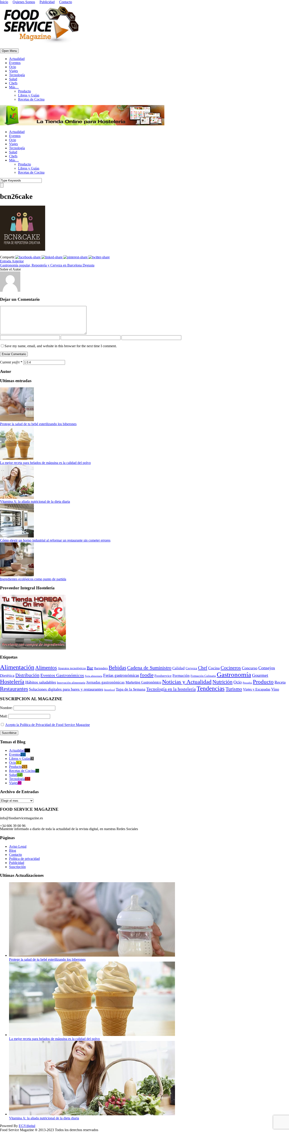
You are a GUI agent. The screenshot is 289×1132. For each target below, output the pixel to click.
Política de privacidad (24, 859)
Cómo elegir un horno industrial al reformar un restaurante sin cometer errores (55, 540)
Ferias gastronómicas (121, 675)
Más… (14, 87)
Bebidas (117, 667)
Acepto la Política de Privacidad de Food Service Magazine (47, 725)
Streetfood (109, 690)
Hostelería (12, 681)
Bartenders (101, 668)
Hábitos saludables (40, 682)
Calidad (178, 668)
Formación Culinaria (203, 675)
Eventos (15, 63)
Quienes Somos (24, 2)
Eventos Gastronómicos (62, 675)
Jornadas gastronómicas (105, 682)
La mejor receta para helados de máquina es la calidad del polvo (45, 463)
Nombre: (7, 708)
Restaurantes (14, 689)
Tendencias (211, 688)
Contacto (65, 2)
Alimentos (46, 667)
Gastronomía (234, 674)
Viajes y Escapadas (256, 689)
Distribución (27, 675)
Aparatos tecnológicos (72, 668)
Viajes (13, 71)
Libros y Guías (28, 95)
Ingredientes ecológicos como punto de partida (33, 579)
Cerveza (191, 668)
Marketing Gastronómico (143, 682)
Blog (12, 850)
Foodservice (163, 675)
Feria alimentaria (93, 676)
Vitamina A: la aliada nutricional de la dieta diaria (35, 501)
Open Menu (9, 51)
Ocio (12, 67)
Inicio (4, 2)
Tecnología (17, 75)
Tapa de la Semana (130, 689)
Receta (280, 682)
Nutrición (222, 682)
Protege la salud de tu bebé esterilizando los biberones (38, 424)
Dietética (7, 675)
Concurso (249, 668)
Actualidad (17, 59)
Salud (13, 79)
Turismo (234, 689)
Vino (275, 689)
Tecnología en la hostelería (171, 689)
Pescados (247, 682)
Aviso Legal (17, 846)
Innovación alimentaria (71, 682)
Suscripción (17, 867)
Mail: (4, 716)
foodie (147, 675)
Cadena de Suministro (149, 667)
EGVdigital (27, 1126)
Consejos (266, 667)
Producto (24, 91)
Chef (202, 667)
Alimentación (17, 667)
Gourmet (260, 675)
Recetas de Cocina (31, 99)
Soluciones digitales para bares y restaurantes (66, 689)
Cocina (214, 668)
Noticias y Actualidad (187, 682)
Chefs (13, 83)
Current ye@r (11, 362)
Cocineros (231, 667)
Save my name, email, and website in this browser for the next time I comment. (61, 346)
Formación (181, 675)
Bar (90, 667)
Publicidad (47, 2)
